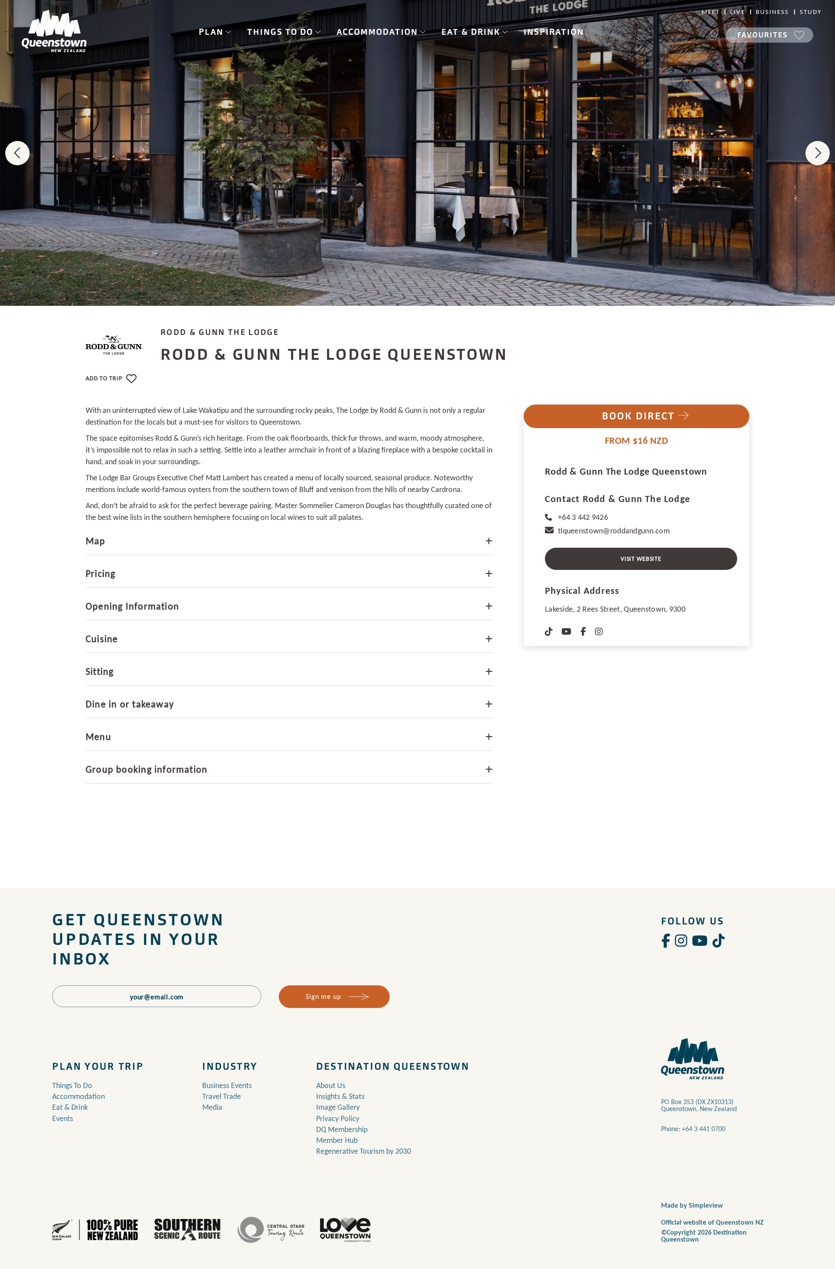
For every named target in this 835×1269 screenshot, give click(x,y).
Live (737, 12)
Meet (710, 12)
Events (62, 1118)
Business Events (227, 1085)
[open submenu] (228, 32)
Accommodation (377, 32)
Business (772, 12)
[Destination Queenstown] (54, 30)
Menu (98, 737)
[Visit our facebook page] (665, 941)
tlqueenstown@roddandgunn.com (614, 531)
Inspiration (554, 32)
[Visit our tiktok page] (718, 941)
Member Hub (336, 1140)
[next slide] (817, 153)
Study (811, 12)
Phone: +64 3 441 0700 (693, 1129)
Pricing (100, 573)
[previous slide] (17, 153)
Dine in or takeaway (130, 704)
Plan (211, 32)
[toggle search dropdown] (713, 35)
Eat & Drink (470, 32)
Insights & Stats (340, 1096)
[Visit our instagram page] (681, 941)
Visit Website (641, 559)
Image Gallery (338, 1107)
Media (212, 1107)
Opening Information (132, 606)
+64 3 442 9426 (583, 517)
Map (96, 541)
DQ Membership (341, 1129)
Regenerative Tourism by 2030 (363, 1151)
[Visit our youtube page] (700, 941)
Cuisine (102, 639)
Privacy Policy (337, 1118)
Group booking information (146, 769)
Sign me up (323, 996)
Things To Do (280, 32)
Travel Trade (221, 1096)
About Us (330, 1085)
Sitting (100, 671)
